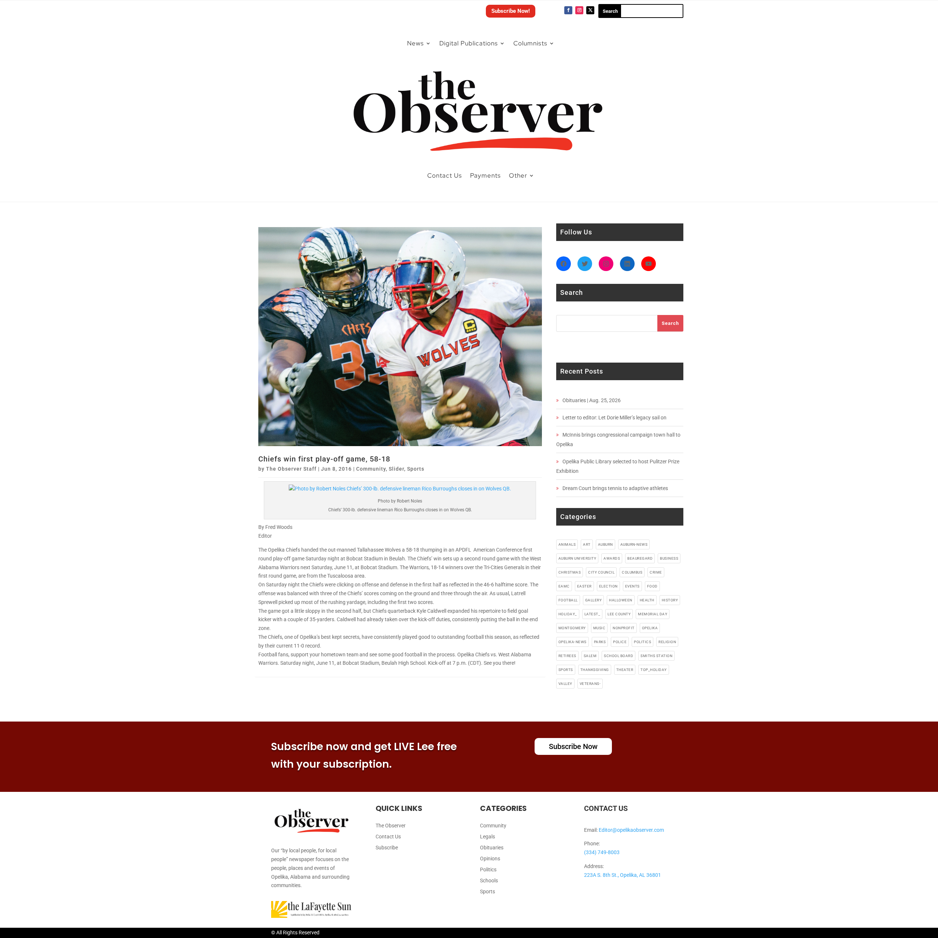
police (620, 642)
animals (567, 544)
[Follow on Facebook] (568, 10)
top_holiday (653, 670)
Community (371, 469)
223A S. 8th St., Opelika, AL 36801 (622, 875)
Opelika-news (572, 642)
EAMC (564, 586)
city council (601, 572)
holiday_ (567, 614)
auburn (605, 544)
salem (590, 656)
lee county (619, 614)
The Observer (391, 825)
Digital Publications (468, 43)
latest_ (592, 614)
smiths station (656, 656)
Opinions (490, 858)
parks (600, 642)
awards (611, 558)
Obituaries (491, 847)
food (652, 586)
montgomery (572, 628)
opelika (650, 628)
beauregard (640, 558)
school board (618, 656)
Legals (487, 836)
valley (565, 684)
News (415, 43)
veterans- (590, 684)
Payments (485, 175)
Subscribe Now (573, 746)
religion (667, 642)
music (599, 628)
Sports (415, 469)
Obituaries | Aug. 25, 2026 (591, 400)
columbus (632, 572)
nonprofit (624, 628)
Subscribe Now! (510, 11)
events (632, 586)
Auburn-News (634, 544)
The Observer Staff (291, 469)
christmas (569, 572)
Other (518, 175)
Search (670, 323)
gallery (593, 600)
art (587, 544)
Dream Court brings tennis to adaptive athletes (615, 488)
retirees (567, 656)
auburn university (577, 558)
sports (565, 670)
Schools (489, 880)
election (608, 586)
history (670, 600)
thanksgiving (594, 670)
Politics (488, 869)
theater (625, 670)
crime (656, 572)
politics (642, 642)
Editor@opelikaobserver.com (631, 830)
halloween (620, 600)
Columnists (530, 43)
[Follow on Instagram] (579, 10)
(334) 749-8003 (602, 852)
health (647, 600)
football (568, 600)
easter (584, 586)
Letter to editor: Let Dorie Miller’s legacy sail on (614, 417)
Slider (396, 469)
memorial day (652, 614)
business (669, 558)
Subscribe (387, 847)
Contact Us (444, 175)
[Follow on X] (590, 10)
